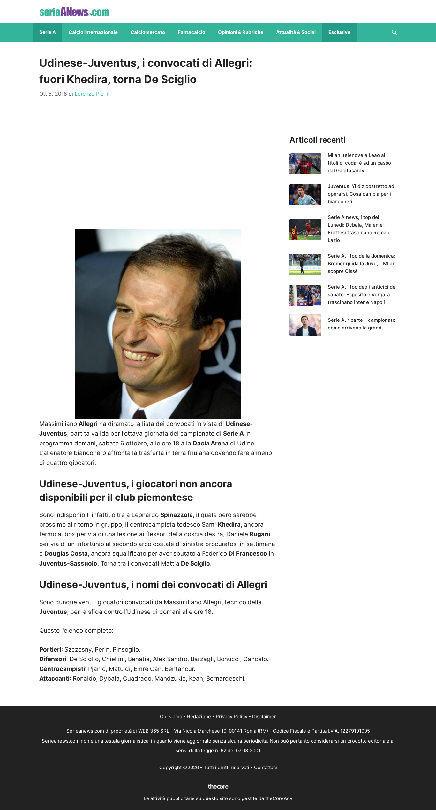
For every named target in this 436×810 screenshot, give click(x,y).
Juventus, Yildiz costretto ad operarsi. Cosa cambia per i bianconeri (361, 193)
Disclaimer (264, 717)
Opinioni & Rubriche (240, 32)
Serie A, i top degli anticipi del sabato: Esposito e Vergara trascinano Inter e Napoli (362, 294)
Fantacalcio (191, 32)
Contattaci (265, 767)
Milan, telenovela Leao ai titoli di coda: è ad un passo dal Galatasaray (359, 163)
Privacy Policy (231, 717)
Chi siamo (171, 717)
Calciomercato (148, 32)
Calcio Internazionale (93, 32)
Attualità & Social (296, 32)
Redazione (199, 717)
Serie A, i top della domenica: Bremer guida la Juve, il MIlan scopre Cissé (361, 263)
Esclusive (339, 32)
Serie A (47, 32)
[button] (394, 32)
